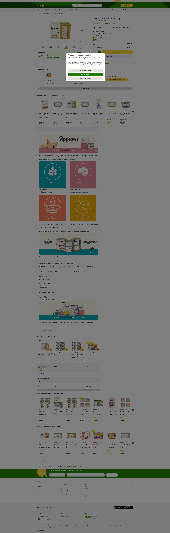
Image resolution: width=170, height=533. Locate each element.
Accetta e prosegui (85, 74)
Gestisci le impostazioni (85, 70)
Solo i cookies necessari (85, 78)
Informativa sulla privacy (72, 67)
